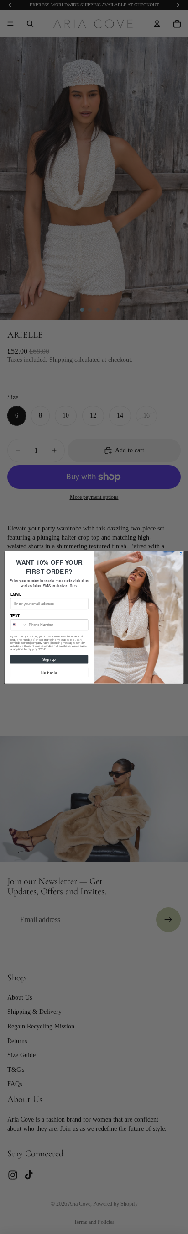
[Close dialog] (181, 553)
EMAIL (16, 594)
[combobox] (18, 624)
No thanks (49, 672)
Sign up (49, 659)
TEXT (15, 615)
